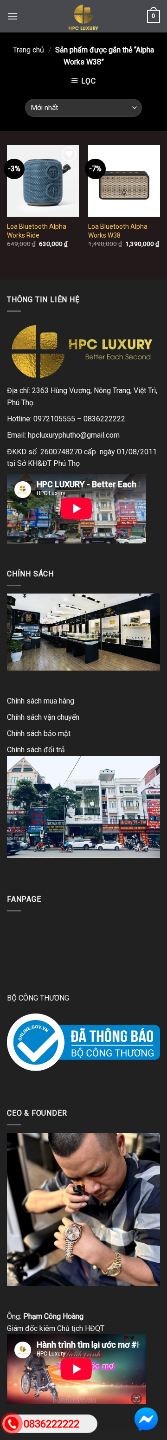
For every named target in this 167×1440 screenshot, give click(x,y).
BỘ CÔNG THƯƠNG (38, 998)
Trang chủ (28, 49)
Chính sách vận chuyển (43, 717)
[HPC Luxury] (83, 16)
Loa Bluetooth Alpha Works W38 (118, 231)
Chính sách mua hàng (40, 701)
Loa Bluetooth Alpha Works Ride (36, 231)
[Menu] (12, 16)
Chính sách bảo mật (39, 733)
